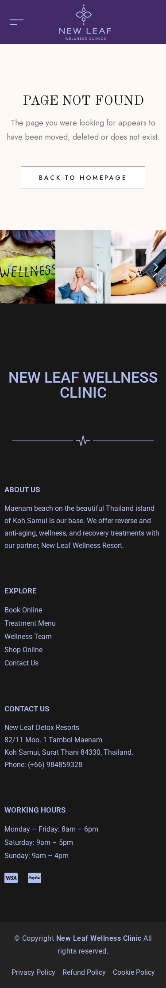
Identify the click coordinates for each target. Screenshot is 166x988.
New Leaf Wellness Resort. (82, 545)
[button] (9, 267)
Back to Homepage (83, 177)
